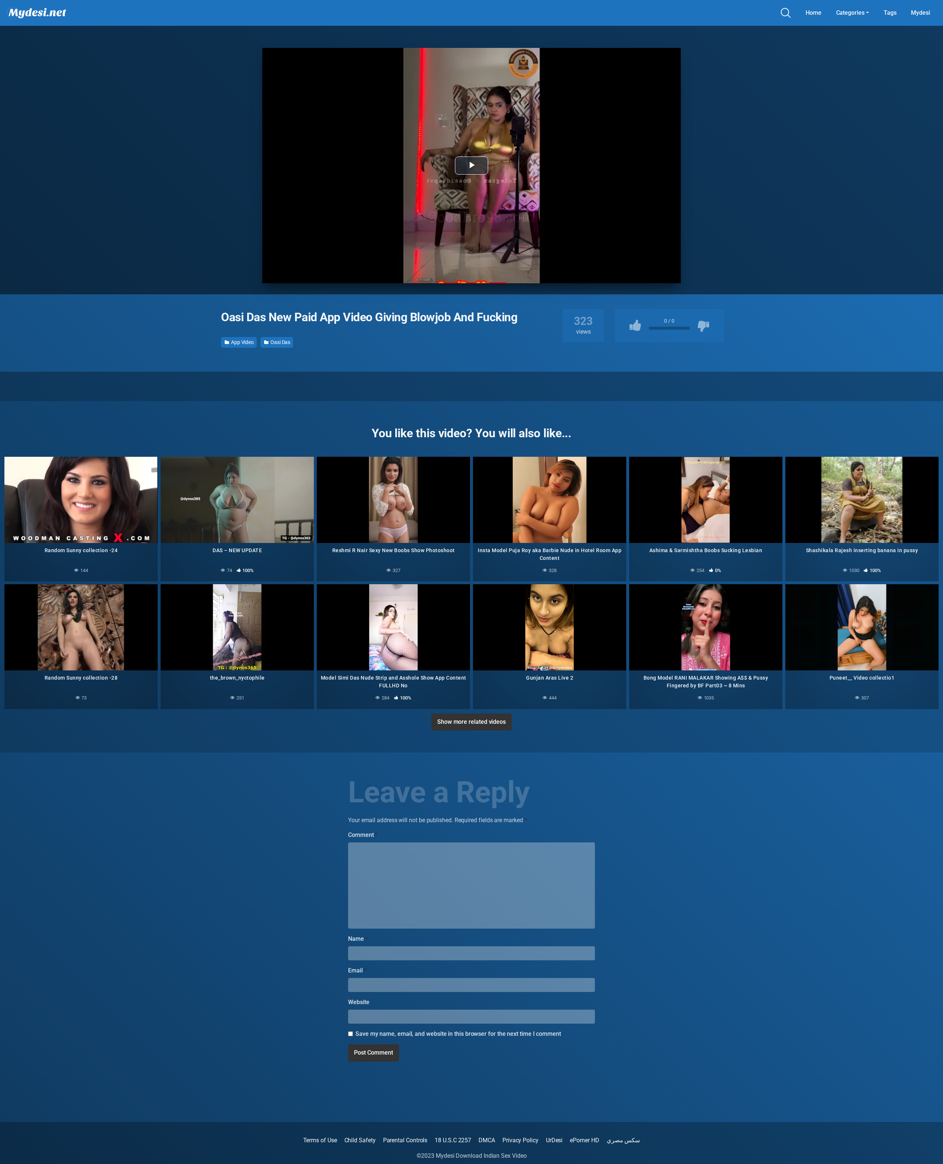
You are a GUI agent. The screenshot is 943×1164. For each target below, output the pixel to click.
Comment (363, 834)
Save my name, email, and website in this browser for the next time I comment (458, 1033)
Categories (850, 12)
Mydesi (920, 12)
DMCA (486, 1140)
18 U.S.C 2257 (453, 1140)
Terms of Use (320, 1140)
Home (813, 12)
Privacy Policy (520, 1140)
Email (357, 970)
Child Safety (360, 1140)
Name (358, 938)
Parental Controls (405, 1140)
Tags (890, 12)
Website (358, 1002)
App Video (242, 342)
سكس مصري (623, 1140)
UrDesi (554, 1140)
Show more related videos (471, 721)
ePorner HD (584, 1140)
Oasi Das (279, 342)
